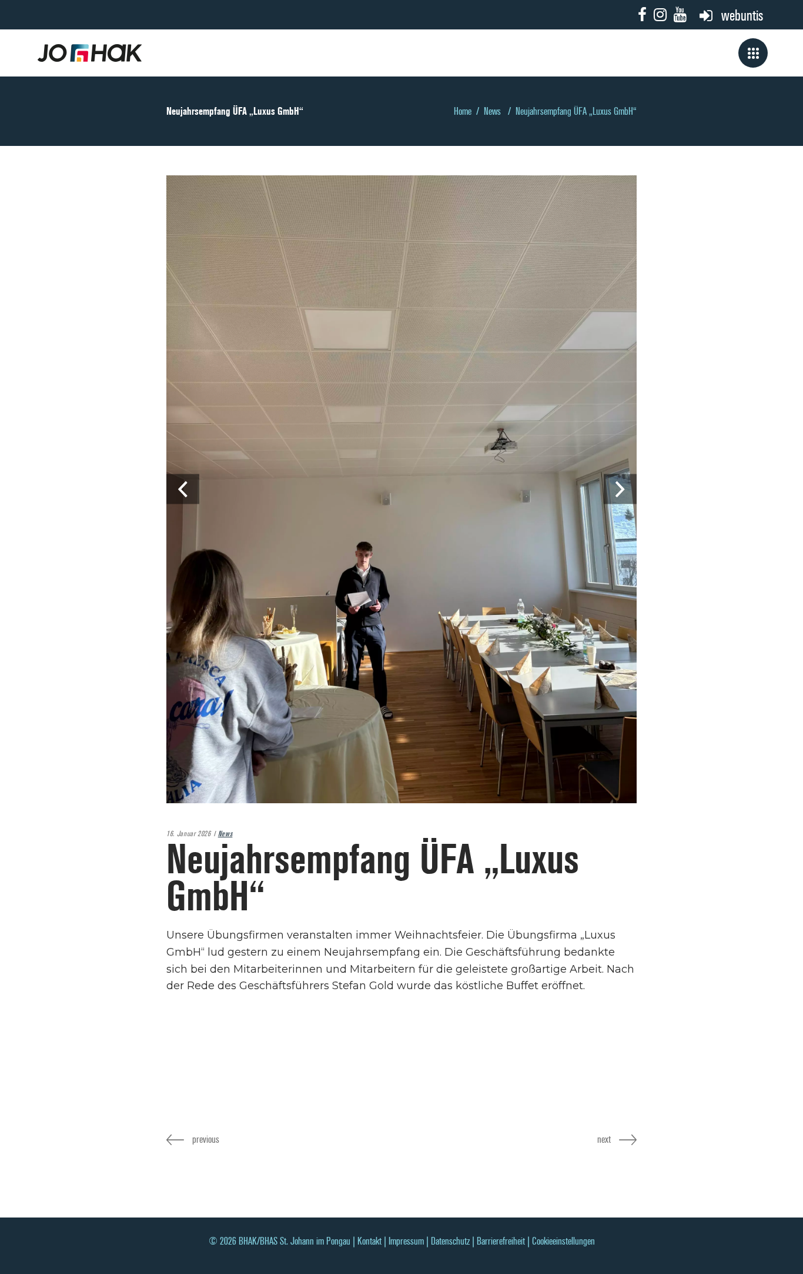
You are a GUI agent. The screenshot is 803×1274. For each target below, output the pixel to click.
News (492, 111)
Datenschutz (450, 1241)
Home (462, 111)
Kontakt (369, 1241)
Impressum (406, 1241)
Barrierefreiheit (501, 1241)
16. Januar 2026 (188, 834)
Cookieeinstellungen (563, 1241)
